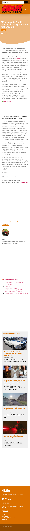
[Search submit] (26, 2)
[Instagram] (6, 499)
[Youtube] (9, 499)
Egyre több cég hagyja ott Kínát (13, 288)
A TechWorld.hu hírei (10, 280)
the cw (24, 177)
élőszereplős (17, 58)
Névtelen (7, 286)
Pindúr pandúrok (17, 177)
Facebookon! (24, 182)
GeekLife (3, 30)
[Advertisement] (15, 201)
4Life (6, 490)
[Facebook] (3, 499)
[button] (25, 9)
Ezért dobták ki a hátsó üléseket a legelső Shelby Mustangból (13, 353)
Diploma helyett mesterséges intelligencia (16, 293)
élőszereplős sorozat (7, 177)
